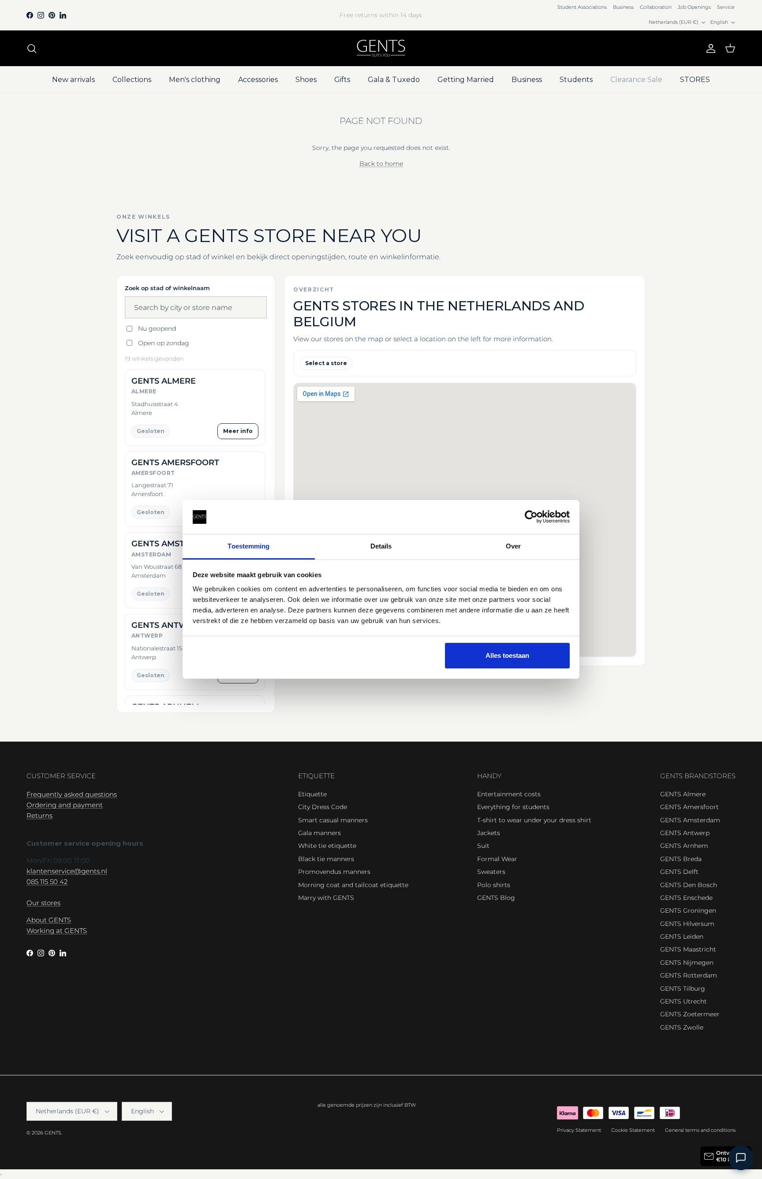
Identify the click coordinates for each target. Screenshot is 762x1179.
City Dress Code (322, 807)
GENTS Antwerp (685, 833)
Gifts (342, 79)
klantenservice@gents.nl (66, 871)
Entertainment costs (509, 794)
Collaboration (656, 7)
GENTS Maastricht (688, 949)
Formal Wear (497, 859)
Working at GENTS (56, 930)
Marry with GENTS (326, 898)
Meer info (238, 431)
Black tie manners (326, 859)
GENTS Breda (681, 859)
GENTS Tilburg (682, 988)
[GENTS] (381, 48)
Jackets (488, 833)
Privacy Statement (579, 1130)
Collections (131, 79)
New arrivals (73, 79)
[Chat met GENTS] (740, 1157)
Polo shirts (493, 885)
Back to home (381, 164)
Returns (39, 815)
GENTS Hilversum (687, 924)
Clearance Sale (636, 79)
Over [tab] (513, 546)
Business (623, 7)
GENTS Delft (679, 872)
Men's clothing (194, 79)
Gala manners (319, 833)
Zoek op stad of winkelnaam (167, 287)
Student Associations (582, 7)
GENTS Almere (683, 794)
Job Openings (694, 7)
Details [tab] (381, 546)
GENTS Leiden (681, 936)
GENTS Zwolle (681, 1027)
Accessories (258, 79)
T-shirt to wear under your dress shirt (534, 820)
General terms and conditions (700, 1130)
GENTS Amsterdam (690, 820)
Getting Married (465, 79)
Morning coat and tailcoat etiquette (353, 885)
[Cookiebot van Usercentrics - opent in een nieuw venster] (531, 517)
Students (576, 79)
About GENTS (48, 920)
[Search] (31, 48)
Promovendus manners (334, 872)
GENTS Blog (496, 898)
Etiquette (312, 794)
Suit (483, 846)
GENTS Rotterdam (688, 975)
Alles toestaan (507, 655)
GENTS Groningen (688, 910)
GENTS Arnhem (684, 846)
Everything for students (513, 807)
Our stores (43, 903)
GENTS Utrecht (683, 1001)
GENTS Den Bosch (688, 885)
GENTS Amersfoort (689, 807)
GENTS (53, 1133)
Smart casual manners (333, 820)
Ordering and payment (64, 805)
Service (726, 7)
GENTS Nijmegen (686, 962)
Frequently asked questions (71, 794)
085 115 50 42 (46, 881)
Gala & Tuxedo (394, 79)
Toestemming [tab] (248, 546)
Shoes (306, 79)
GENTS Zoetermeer (690, 1014)
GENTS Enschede (686, 898)
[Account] (709, 48)
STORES (695, 79)
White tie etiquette (327, 846)
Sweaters (491, 872)
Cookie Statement (633, 1130)
